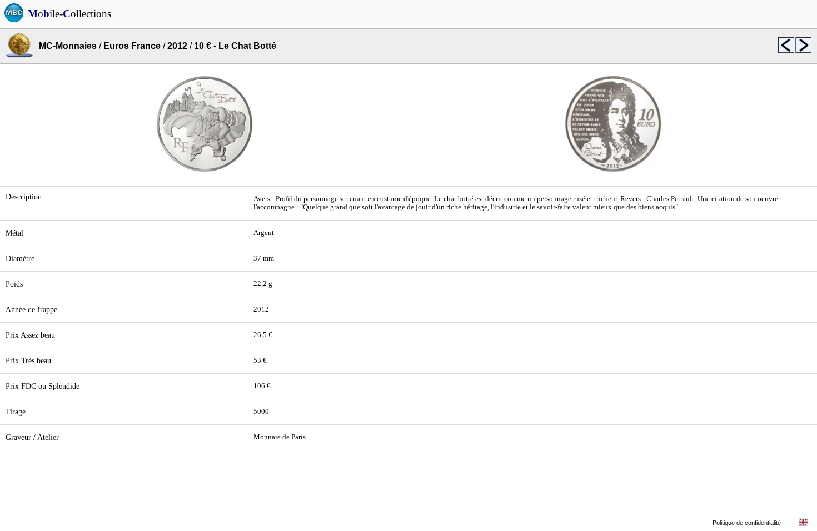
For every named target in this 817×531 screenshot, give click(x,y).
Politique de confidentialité (747, 522)
